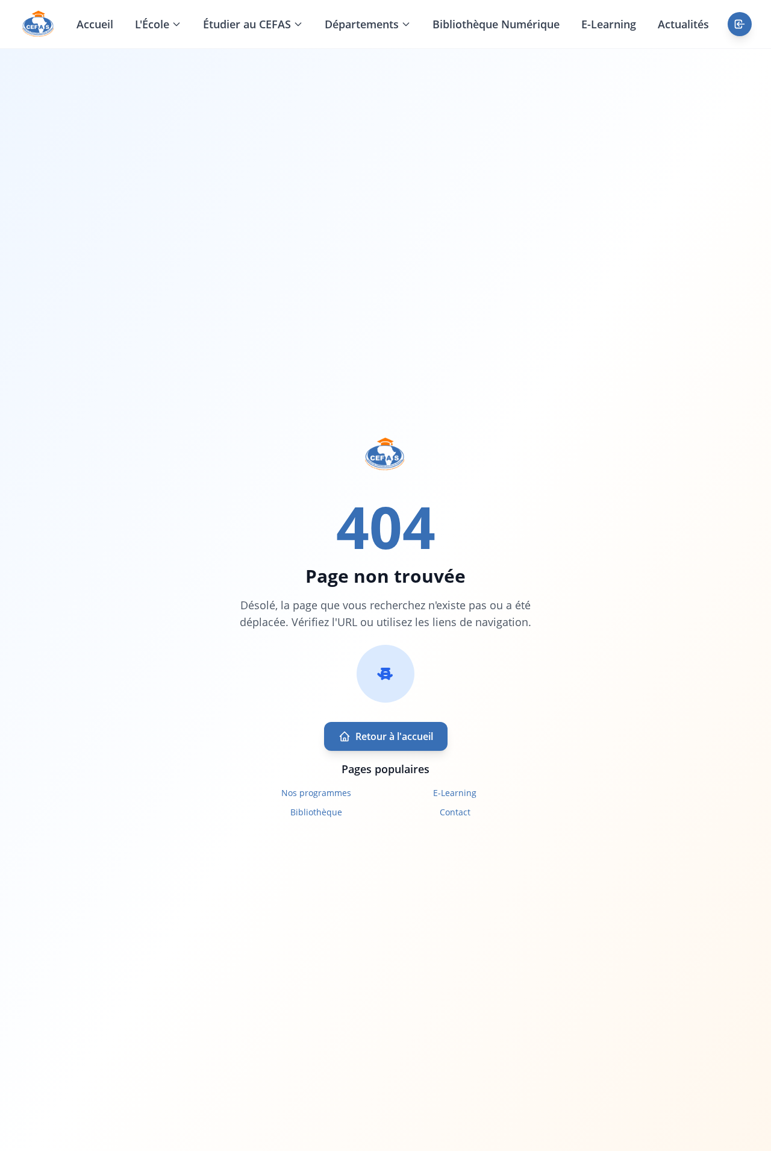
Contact (455, 812)
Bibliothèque (316, 812)
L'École (152, 24)
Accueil (94, 24)
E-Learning (608, 24)
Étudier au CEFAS (247, 24)
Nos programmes (316, 792)
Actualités (683, 24)
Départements (362, 24)
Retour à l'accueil (394, 736)
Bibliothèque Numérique (496, 24)
